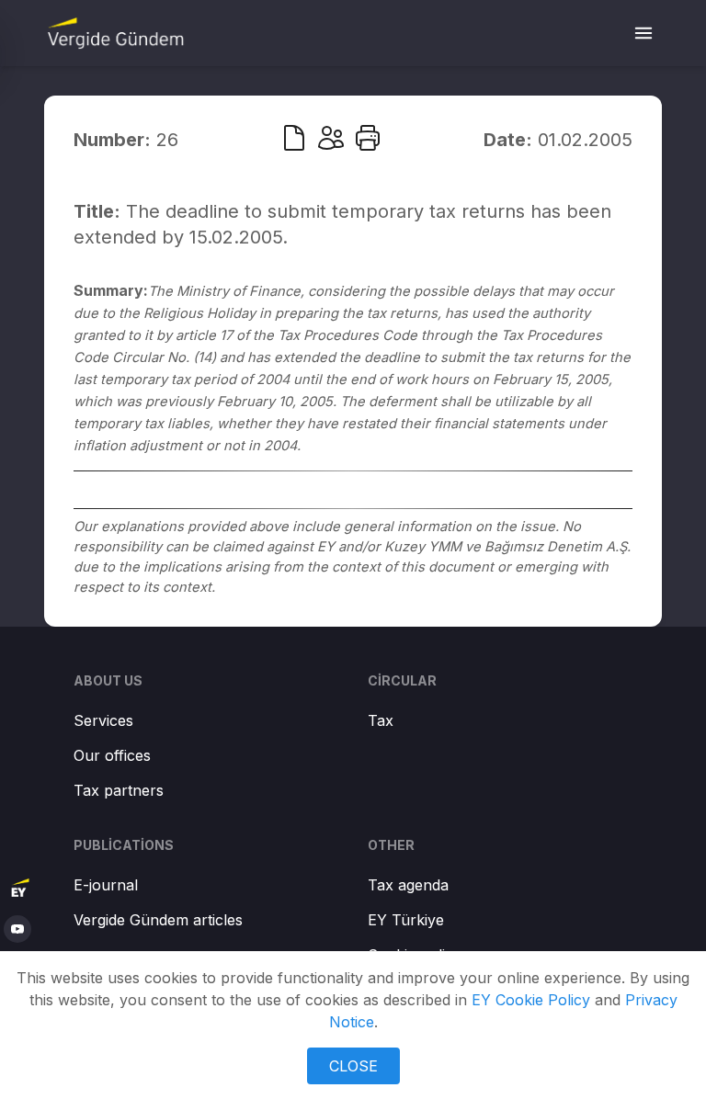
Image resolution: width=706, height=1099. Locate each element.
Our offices (112, 755)
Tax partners (119, 790)
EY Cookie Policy (531, 1000)
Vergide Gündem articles (158, 920)
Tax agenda (408, 885)
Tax (380, 720)
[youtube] (17, 929)
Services (103, 720)
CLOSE (353, 1066)
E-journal (106, 885)
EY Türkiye (406, 920)
